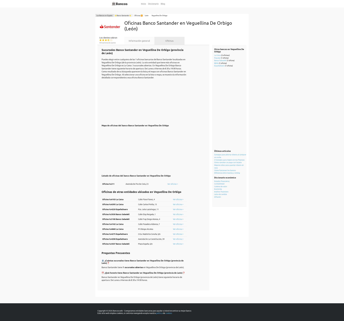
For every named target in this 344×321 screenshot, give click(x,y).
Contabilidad (219, 184)
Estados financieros (222, 181)
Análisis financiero (221, 192)
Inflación (217, 197)
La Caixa (217, 55)
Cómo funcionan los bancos (225, 170)
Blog (163, 4)
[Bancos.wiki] (120, 4)
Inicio (143, 4)
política (159, 313)
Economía (218, 189)
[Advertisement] (144, 100)
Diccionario (153, 4)
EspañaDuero (219, 66)
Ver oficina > (172, 184)
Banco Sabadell (220, 60)
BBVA (216, 63)
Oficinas (169, 40)
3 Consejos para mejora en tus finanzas (229, 160)
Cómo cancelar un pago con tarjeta (228, 162)
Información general (139, 40)
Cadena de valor (220, 186)
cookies (169, 313)
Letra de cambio (220, 194)
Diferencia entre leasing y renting (227, 173)
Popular (217, 58)
